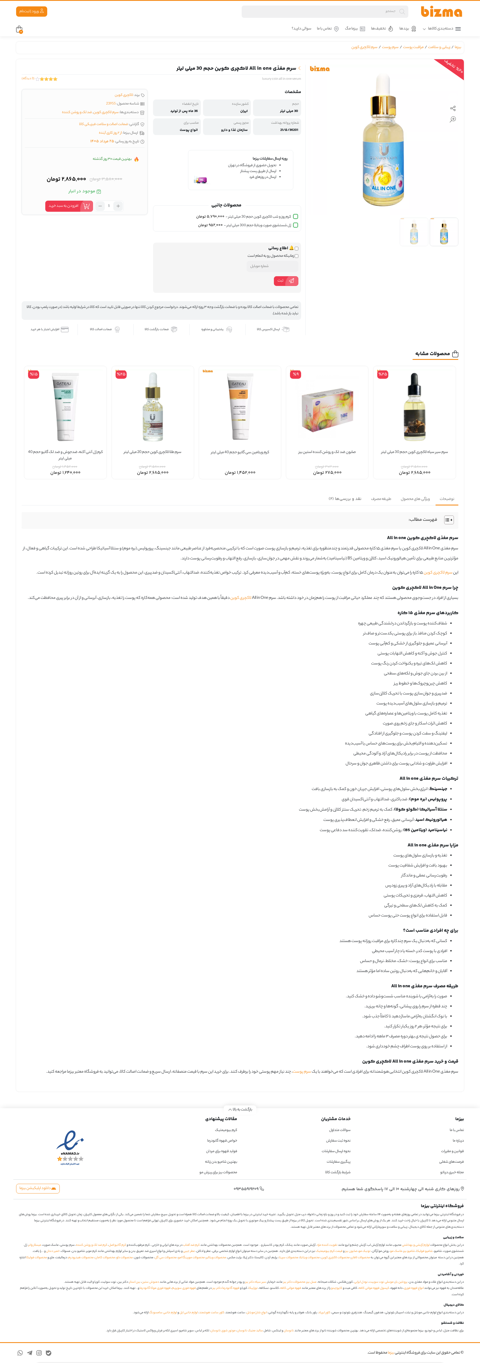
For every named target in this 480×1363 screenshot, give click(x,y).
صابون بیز (351, 1251)
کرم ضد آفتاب (191, 1245)
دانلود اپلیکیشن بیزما (35, 1188)
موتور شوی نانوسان (223, 1330)
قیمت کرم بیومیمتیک (329, 1251)
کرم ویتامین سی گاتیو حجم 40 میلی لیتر (240, 453)
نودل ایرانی (361, 1282)
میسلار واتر (35, 1245)
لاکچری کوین (124, 95)
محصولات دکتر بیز (294, 1282)
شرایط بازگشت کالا (338, 1172)
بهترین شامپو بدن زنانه (220, 1162)
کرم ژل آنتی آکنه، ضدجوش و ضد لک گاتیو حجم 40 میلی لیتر (65, 455)
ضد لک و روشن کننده (77, 112)
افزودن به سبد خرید (63, 206)
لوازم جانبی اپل (188, 1312)
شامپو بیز (409, 1251)
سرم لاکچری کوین (364, 47)
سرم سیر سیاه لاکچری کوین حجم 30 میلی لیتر (414, 452)
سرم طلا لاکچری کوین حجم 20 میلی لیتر (152, 452)
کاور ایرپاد (324, 1312)
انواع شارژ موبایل (256, 1312)
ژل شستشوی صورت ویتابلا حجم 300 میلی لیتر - (244, 225)
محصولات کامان (105, 1257)
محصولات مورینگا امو (191, 1257)
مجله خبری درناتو (452, 1172)
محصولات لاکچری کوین (335, 1257)
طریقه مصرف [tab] (381, 499)
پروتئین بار (401, 1282)
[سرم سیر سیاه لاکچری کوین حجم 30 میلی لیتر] (414, 407)
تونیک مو (365, 1251)
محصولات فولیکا (36, 1257)
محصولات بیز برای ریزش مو (218, 1172)
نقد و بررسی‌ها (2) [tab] (345, 499)
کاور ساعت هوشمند (211, 1312)
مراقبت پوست (413, 47)
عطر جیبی (189, 1251)
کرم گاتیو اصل (117, 1245)
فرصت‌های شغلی (451, 1162)
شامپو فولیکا (424, 1251)
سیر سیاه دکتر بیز (255, 1282)
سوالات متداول (340, 1130)
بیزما (458, 47)
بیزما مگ (351, 29)
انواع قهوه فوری (414, 1288)
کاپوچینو (336, 1288)
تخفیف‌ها (378, 29)
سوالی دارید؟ (301, 29)
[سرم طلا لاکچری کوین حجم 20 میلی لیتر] (153, 407)
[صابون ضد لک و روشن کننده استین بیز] (327, 407)
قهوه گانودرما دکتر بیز (225, 1288)
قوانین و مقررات (452, 1151)
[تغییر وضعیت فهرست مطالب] (446, 520)
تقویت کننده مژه (327, 1245)
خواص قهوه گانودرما (222, 1141)
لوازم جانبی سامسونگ (163, 1312)
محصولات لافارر (360, 1257)
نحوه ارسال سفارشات (336, 1151)
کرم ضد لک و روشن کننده (91, 1245)
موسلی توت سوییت (381, 1282)
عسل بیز (312, 1282)
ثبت (280, 281)
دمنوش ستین (150, 1282)
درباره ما (458, 1141)
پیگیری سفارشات (339, 1162)
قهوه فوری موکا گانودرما (155, 1288)
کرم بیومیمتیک (226, 1130)
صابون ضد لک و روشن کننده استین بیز (327, 452)
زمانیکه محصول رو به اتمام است (271, 256)
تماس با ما (324, 29)
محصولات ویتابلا (310, 1257)
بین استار (134, 1282)
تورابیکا (253, 1288)
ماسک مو (396, 1251)
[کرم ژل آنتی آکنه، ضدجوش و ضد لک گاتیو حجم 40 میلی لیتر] (65, 407)
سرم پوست (390, 47)
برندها (404, 29)
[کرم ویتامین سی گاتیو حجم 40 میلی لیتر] (240, 407)
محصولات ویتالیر (216, 1257)
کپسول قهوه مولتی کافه (374, 1288)
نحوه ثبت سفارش (338, 1141)
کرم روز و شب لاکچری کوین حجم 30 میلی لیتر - (243, 217)
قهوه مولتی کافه (290, 1288)
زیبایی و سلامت (439, 47)
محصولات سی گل (166, 1257)
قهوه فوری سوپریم (184, 1288)
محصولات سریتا (288, 1257)
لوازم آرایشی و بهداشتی (416, 1245)
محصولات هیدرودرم (81, 1257)
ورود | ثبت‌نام (29, 11)
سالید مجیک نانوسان (250, 1330)
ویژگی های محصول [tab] (415, 499)
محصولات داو (124, 1257)
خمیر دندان (53, 1251)
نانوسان (289, 1330)
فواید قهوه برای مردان (221, 1151)
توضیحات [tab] (447, 499)
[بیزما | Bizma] (441, 11)
